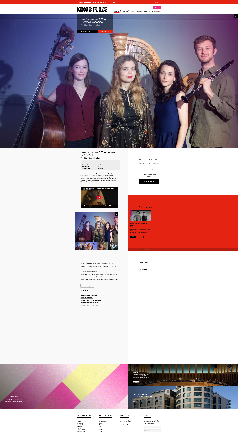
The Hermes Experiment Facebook (90, 302)
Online (100, 420)
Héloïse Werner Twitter (87, 297)
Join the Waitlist (149, 181)
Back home (92, 9)
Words (100, 429)
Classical (141, 272)
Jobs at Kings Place (81, 429)
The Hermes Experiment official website (91, 300)
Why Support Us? (81, 428)
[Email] (92, 285)
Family (100, 431)
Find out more (151, 244)
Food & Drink (80, 424)
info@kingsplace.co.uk (85, 2)
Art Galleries (80, 423)
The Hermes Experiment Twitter (89, 305)
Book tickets (144, 244)
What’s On (79, 420)
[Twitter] (89, 285)
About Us (79, 421)
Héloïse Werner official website (89, 295)
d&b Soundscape (103, 421)
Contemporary (146, 207)
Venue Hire (79, 426)
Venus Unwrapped (144, 267)
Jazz (100, 426)
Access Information (81, 431)
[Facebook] (86, 285)
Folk (100, 428)
